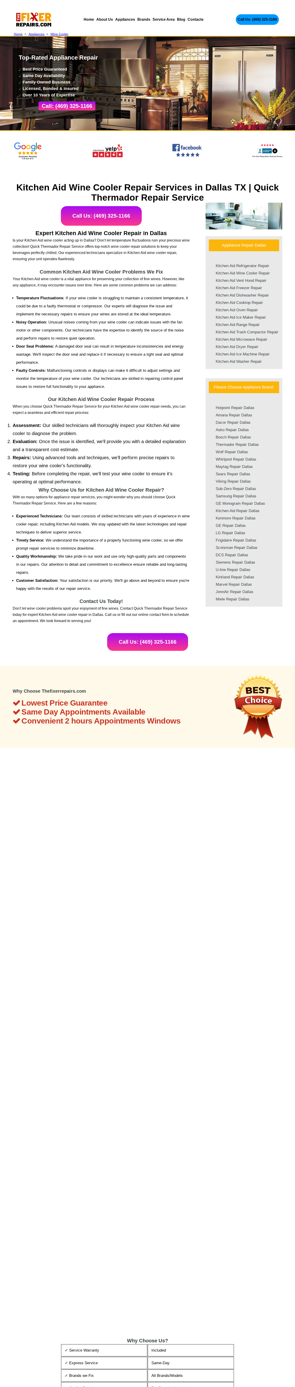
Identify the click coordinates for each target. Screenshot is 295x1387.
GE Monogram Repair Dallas (240, 503)
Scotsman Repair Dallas (236, 547)
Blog (181, 19)
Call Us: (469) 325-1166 (257, 19)
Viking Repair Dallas (233, 481)
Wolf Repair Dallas (232, 452)
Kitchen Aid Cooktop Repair (239, 302)
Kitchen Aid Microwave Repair (241, 339)
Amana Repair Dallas (234, 415)
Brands (143, 19)
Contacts (196, 19)
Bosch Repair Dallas (233, 437)
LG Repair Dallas (230, 533)
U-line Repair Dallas (233, 570)
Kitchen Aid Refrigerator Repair (242, 266)
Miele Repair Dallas (232, 599)
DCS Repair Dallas (232, 555)
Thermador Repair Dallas (237, 444)
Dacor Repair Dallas (233, 422)
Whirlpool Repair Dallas (236, 459)
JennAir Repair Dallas (234, 592)
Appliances (125, 19)
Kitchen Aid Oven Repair (237, 310)
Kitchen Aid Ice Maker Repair (241, 317)
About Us (104, 19)
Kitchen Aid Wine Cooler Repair (243, 273)
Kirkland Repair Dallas (235, 577)
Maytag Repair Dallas (234, 466)
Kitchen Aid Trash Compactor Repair (247, 332)
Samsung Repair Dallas (236, 496)
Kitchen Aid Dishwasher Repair (242, 295)
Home (89, 19)
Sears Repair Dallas (233, 474)
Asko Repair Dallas (232, 430)
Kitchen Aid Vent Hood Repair (241, 280)
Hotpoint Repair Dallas (235, 408)
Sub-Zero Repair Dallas (236, 489)
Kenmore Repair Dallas (236, 518)
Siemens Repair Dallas (235, 562)
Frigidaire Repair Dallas (236, 540)
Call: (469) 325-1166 (67, 106)
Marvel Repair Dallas (234, 584)
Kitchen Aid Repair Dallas (238, 511)
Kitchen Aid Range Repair (238, 325)
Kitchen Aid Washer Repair (239, 361)
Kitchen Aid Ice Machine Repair (243, 354)
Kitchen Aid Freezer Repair (239, 288)
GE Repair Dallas (231, 525)
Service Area (164, 19)
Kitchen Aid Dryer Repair (237, 347)
